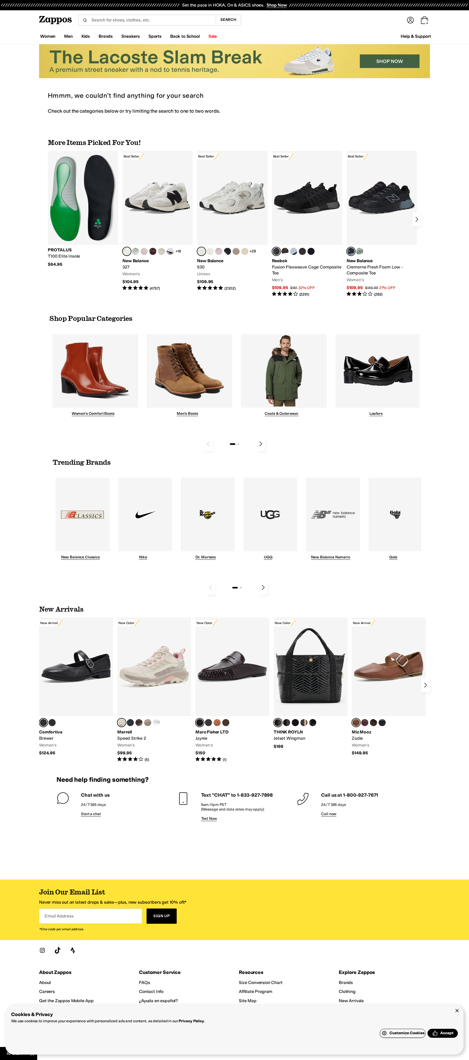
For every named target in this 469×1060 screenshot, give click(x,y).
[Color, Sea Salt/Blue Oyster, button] (210, 251)
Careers (47, 991)
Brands (346, 982)
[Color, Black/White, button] (311, 251)
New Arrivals (351, 1000)
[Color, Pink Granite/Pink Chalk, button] (144, 251)
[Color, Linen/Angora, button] (161, 251)
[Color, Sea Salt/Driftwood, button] (236, 251)
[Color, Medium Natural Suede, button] (217, 722)
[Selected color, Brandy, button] (356, 722)
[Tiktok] (58, 950)
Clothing (347, 991)
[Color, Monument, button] (130, 722)
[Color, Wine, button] (364, 722)
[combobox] (147, 20)
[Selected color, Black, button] (43, 722)
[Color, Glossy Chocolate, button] (286, 722)
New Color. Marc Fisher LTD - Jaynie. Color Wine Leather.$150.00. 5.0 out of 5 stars (232, 690)
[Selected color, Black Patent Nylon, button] (278, 722)
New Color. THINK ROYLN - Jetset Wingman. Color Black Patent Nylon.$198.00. (310, 683)
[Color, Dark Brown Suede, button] (225, 722)
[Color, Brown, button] (285, 251)
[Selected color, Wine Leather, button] (199, 722)
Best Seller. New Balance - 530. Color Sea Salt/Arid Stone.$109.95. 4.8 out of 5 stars (232, 221)
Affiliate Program (255, 991)
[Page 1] (232, 444)
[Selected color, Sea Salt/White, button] (126, 251)
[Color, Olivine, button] (139, 722)
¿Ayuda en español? (158, 1000)
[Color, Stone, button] (147, 722)
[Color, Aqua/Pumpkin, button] (359, 251)
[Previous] (208, 444)
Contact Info (151, 991)
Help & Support (416, 36)
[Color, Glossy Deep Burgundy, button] (295, 722)
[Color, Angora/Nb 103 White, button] (135, 251)
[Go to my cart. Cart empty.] (424, 20)
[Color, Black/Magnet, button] (227, 251)
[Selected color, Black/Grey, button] (276, 251)
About (45, 982)
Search (228, 19)
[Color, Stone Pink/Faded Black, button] (218, 251)
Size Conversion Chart (261, 982)
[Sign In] (410, 20)
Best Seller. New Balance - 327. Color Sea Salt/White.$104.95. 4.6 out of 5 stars (157, 221)
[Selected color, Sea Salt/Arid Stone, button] (201, 251)
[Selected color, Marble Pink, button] (121, 722)
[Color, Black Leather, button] (208, 722)
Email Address (59, 916)
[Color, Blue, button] (302, 251)
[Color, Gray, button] (293, 251)
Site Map (247, 1000)
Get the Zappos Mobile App (66, 1000)
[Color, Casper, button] (156, 722)
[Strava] (73, 950)
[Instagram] (42, 950)
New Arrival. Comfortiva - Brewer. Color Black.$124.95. (76, 687)
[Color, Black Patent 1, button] (304, 722)
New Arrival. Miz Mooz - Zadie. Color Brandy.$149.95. (389, 687)
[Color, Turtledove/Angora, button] (244, 251)
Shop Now (277, 5)
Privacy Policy (191, 1021)
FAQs (144, 982)
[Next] (417, 219)
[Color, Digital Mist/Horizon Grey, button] (170, 251)
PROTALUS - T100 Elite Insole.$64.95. (83, 209)
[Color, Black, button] (382, 722)
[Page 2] (238, 444)
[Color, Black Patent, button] (52, 722)
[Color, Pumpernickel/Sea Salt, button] (152, 251)
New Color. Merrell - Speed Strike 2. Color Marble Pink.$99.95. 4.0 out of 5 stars (154, 690)
